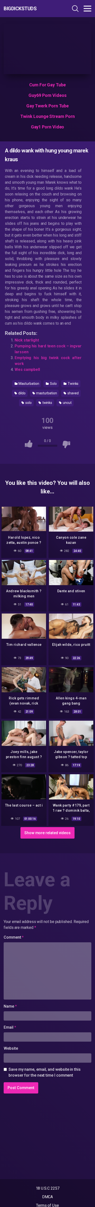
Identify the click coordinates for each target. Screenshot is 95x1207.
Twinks (72, 384)
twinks (47, 403)
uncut (67, 403)
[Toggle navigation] (87, 8)
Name (10, 1006)
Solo (53, 384)
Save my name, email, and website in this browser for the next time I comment (45, 1072)
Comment (14, 937)
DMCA (47, 1197)
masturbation (46, 393)
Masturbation (28, 384)
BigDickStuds (20, 8)
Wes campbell (27, 369)
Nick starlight (27, 340)
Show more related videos (47, 833)
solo (28, 403)
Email (10, 1027)
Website (11, 1048)
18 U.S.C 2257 (47, 1188)
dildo (22, 393)
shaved (72, 393)
